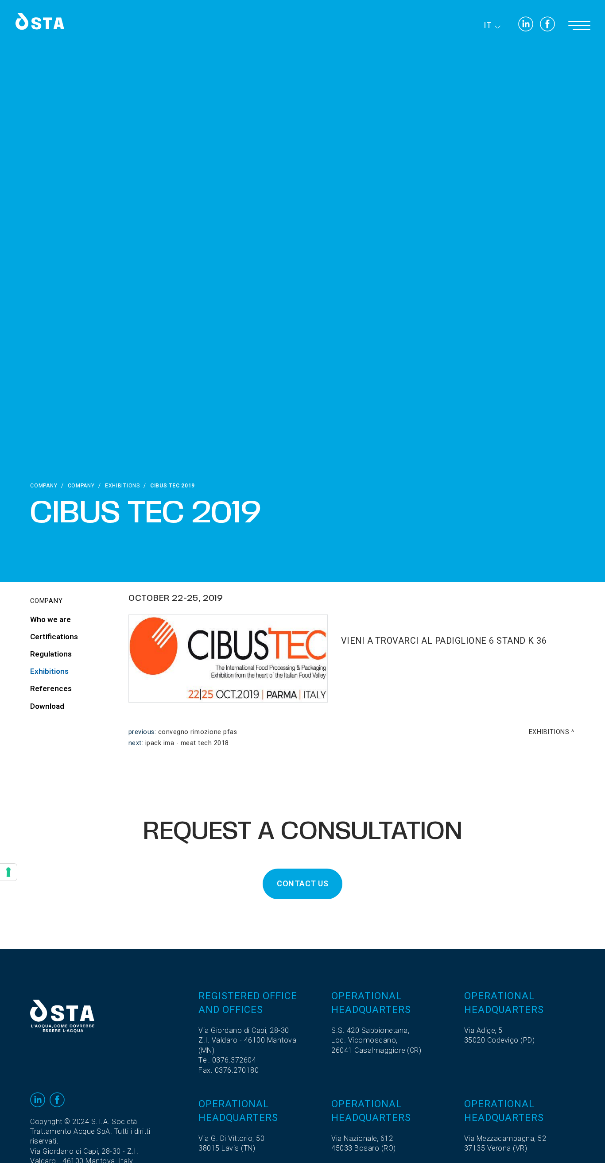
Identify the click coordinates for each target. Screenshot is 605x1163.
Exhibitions (122, 486)
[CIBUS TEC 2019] (228, 658)
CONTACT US (302, 884)
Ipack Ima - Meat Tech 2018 (187, 743)
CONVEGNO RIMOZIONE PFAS (197, 732)
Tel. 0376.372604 (227, 1060)
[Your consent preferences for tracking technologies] (8, 872)
